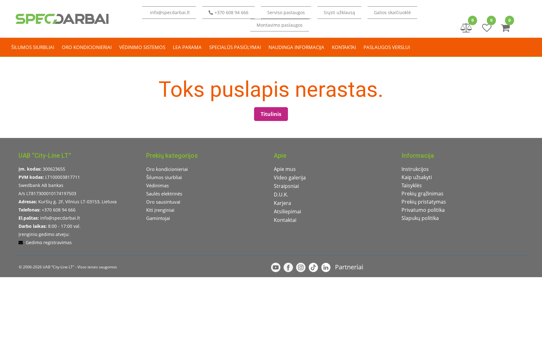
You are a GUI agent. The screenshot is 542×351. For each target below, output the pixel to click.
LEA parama (187, 47)
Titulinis (271, 114)
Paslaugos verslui (387, 47)
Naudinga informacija (296, 47)
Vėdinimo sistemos (142, 47)
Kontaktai (344, 47)
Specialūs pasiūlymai (235, 47)
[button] (339, 12)
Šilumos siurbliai (32, 47)
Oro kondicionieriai (87, 47)
